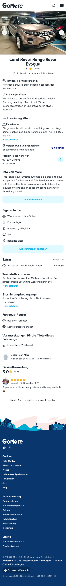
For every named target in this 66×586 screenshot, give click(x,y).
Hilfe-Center (8, 461)
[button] (33, 159)
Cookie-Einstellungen (13, 564)
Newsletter (8, 478)
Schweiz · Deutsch (18, 570)
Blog (4, 487)
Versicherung (9, 523)
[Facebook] (4, 448)
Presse (5, 470)
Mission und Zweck (11, 465)
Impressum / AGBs (11, 560)
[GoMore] (12, 5)
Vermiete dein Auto (12, 514)
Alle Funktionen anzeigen (33, 248)
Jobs (4, 483)
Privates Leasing (10, 546)
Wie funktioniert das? (13, 505)
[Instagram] (10, 448)
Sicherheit (7, 528)
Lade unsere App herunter (15, 474)
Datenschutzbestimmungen (37, 560)
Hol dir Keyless (9, 519)
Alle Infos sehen (33, 199)
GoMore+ (7, 510)
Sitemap (57, 560)
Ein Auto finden (10, 501)
